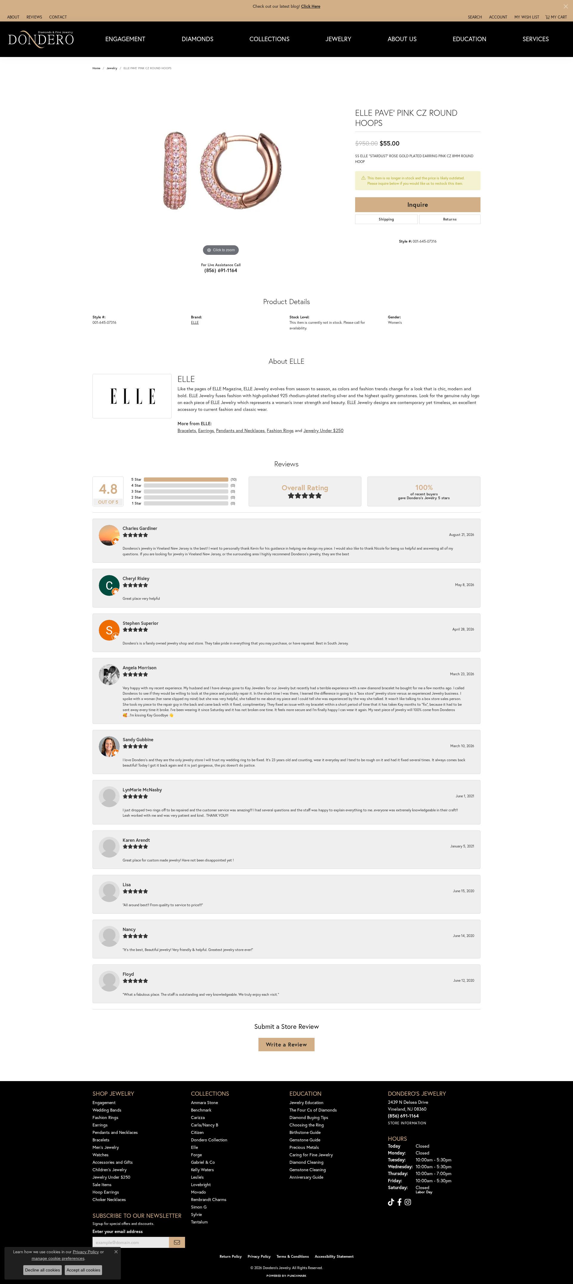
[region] (220, 167)
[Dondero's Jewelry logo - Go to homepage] (42, 39)
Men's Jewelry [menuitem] (106, 1147)
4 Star (136, 485)
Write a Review (286, 1044)
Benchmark (201, 1110)
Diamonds (197, 39)
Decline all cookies (42, 1270)
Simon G (199, 1207)
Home (96, 68)
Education (469, 39)
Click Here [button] (310, 6)
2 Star (136, 497)
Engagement (125, 39)
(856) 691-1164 (220, 270)
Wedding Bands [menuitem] (107, 1110)
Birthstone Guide (305, 1132)
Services (536, 39)
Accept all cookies (83, 1270)
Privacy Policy (259, 1256)
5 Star (136, 479)
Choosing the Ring (306, 1125)
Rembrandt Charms (209, 1199)
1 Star (136, 503)
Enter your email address (118, 1231)
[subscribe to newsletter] (177, 1242)
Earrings (206, 430)
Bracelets (187, 430)
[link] (12, 17)
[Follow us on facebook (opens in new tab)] (399, 1202)
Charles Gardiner (140, 528)
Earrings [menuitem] (100, 1125)
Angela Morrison (139, 667)
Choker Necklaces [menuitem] (109, 1199)
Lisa (127, 884)
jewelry (112, 68)
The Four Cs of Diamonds (313, 1110)
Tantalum (199, 1222)
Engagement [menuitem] (104, 1102)
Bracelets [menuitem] (101, 1140)
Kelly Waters (202, 1169)
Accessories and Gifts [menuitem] (113, 1162)
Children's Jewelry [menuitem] (110, 1169)
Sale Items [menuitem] (102, 1184)
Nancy (129, 929)
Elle (194, 1147)
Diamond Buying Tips (308, 1117)
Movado (198, 1192)
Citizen (197, 1132)
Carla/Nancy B (204, 1125)
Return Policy (231, 1256)
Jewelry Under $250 (324, 430)
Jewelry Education (306, 1102)
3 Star (136, 491)
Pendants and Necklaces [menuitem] (115, 1132)
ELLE (195, 322)
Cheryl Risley (136, 578)
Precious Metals (304, 1147)
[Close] (565, 6)
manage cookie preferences (58, 1258)
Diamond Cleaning (306, 1162)
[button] (474, 17)
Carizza (198, 1117)
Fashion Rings (280, 430)
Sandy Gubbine (138, 739)
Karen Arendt (136, 840)
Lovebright (201, 1184)
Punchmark (296, 1276)
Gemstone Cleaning (307, 1169)
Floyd (128, 974)
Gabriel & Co (203, 1162)
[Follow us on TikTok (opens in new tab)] (391, 1202)
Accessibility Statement (334, 1256)
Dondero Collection (209, 1140)
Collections (269, 39)
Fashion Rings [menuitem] (105, 1117)
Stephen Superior (140, 623)
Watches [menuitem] (101, 1154)
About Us (402, 39)
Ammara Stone (204, 1102)
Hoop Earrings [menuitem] (106, 1192)
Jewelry (338, 39)
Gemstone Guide (304, 1140)
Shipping (386, 219)
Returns (450, 219)
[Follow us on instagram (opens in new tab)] (408, 1202)
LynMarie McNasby (142, 790)
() (234, 479)
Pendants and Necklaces (240, 430)
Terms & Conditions (293, 1256)
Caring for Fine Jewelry (311, 1154)
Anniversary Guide (306, 1177)
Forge (196, 1154)
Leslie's (197, 1177)
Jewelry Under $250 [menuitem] (111, 1177)
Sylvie (196, 1214)
